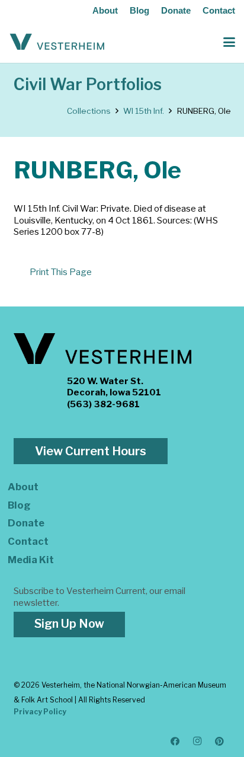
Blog (139, 10)
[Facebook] (175, 741)
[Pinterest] (219, 741)
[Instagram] (198, 741)
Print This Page (61, 272)
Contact (219, 10)
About (105, 10)
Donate (176, 10)
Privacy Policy (40, 711)
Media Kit (31, 560)
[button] (229, 42)
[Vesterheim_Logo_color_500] (57, 42)
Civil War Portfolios (88, 84)
